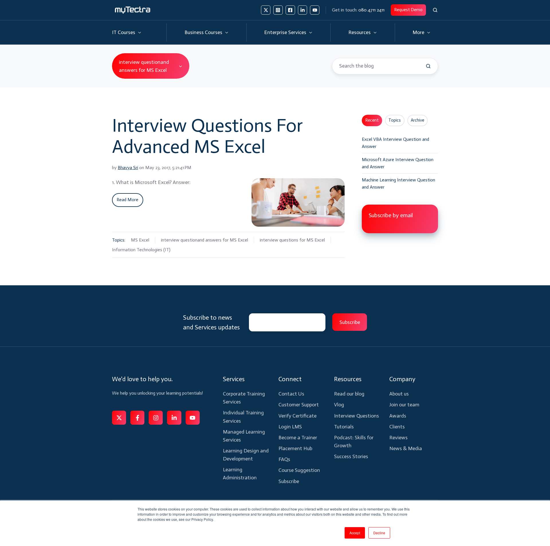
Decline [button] (379, 532)
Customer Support (298, 404)
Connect (290, 379)
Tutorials (344, 427)
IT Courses (123, 32)
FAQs (284, 459)
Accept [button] (354, 532)
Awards (397, 416)
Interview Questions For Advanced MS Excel (207, 136)
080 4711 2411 (371, 10)
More (418, 32)
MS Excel (140, 240)
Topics (394, 120)
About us (399, 394)
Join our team (404, 404)
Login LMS (290, 427)
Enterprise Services (285, 32)
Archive (417, 120)
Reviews (398, 437)
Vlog (339, 404)
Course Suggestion (299, 470)
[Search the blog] (428, 66)
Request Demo (408, 9)
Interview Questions (356, 416)
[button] (435, 10)
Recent (372, 120)
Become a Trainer (297, 437)
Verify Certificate (297, 416)
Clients (397, 427)
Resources (359, 32)
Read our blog (349, 394)
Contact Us (291, 394)
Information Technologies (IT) (141, 249)
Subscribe (288, 481)
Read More (127, 199)
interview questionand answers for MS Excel (204, 240)
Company (402, 379)
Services (234, 379)
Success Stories (351, 456)
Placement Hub (295, 448)
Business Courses (203, 32)
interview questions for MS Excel (292, 240)
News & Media (405, 448)
